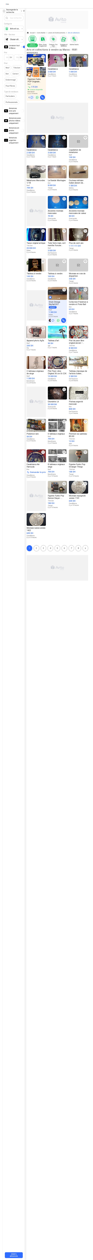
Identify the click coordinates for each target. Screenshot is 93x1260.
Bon (7, 74)
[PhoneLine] (42, 97)
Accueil (32, 33)
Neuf (7, 68)
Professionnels (12, 102)
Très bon (16, 68)
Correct (16, 74)
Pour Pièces (10, 86)
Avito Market (41, 33)
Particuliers (10, 96)
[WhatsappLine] (37, 97)
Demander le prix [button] (38, 472)
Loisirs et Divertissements (56, 33)
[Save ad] (43, 57)
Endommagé (11, 80)
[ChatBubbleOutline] (31, 97)
